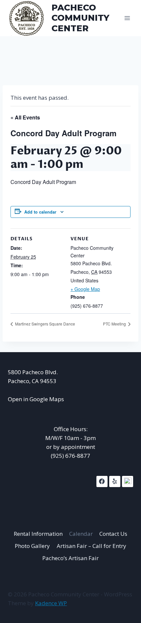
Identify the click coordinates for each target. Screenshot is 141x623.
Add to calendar (40, 212)
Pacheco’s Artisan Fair (70, 558)
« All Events (25, 117)
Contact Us (113, 533)
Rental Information (38, 533)
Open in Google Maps (36, 399)
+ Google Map (85, 289)
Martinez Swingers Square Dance (44, 323)
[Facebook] (102, 481)
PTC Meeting (115, 323)
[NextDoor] (127, 481)
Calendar (81, 533)
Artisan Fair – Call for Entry (91, 546)
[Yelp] (114, 481)
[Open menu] (127, 18)
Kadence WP (51, 603)
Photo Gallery (32, 546)
